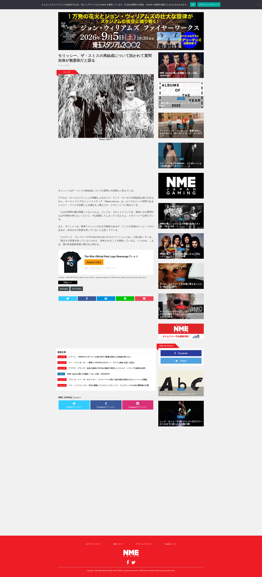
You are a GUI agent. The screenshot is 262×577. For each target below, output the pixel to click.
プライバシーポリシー (144, 544)
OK (192, 4)
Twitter (182, 360)
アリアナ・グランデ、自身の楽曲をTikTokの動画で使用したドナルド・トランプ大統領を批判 (107, 368)
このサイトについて (92, 544)
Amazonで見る (94, 262)
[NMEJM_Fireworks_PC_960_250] (131, 31)
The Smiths (76, 288)
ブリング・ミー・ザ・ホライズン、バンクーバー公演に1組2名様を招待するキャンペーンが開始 (108, 379)
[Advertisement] (106, 165)
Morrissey (64, 288)
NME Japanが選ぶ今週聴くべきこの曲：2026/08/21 (88, 373)
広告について (118, 544)
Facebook (182, 353)
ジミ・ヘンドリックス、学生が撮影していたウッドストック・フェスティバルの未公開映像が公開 (109, 385)
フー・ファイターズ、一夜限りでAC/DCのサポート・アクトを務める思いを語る (102, 362)
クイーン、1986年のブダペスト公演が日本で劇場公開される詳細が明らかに (100, 356)
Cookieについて (171, 544)
